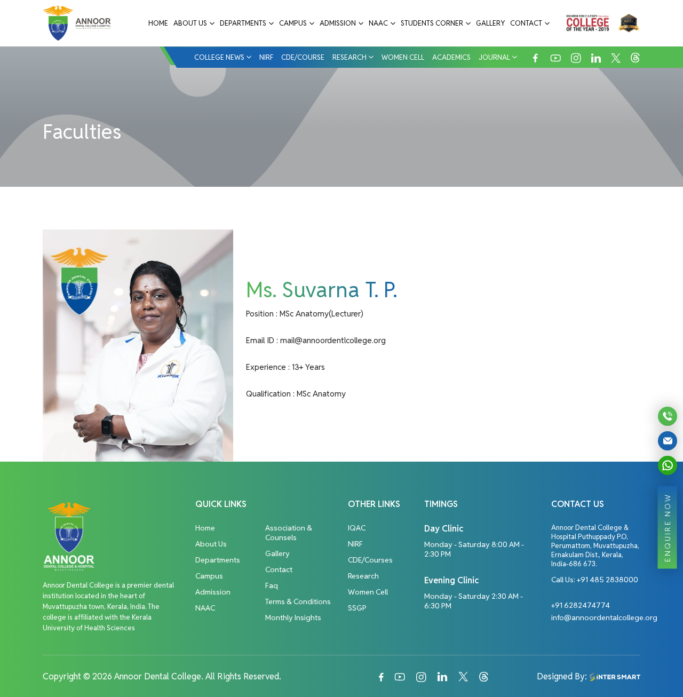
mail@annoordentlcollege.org (333, 340)
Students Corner (432, 23)
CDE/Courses (370, 560)
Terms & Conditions (298, 601)
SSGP (357, 608)
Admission (338, 23)
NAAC (378, 23)
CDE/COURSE (302, 57)
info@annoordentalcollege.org (604, 617)
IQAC (357, 528)
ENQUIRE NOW (667, 527)
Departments (243, 23)
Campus (293, 23)
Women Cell (403, 57)
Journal (494, 57)
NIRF (266, 57)
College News (219, 57)
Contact (526, 23)
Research (349, 57)
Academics (451, 57)
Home (158, 23)
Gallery (490, 23)
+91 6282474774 (580, 605)
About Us (190, 23)
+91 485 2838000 (607, 579)
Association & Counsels (288, 532)
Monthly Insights (293, 617)
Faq (271, 585)
